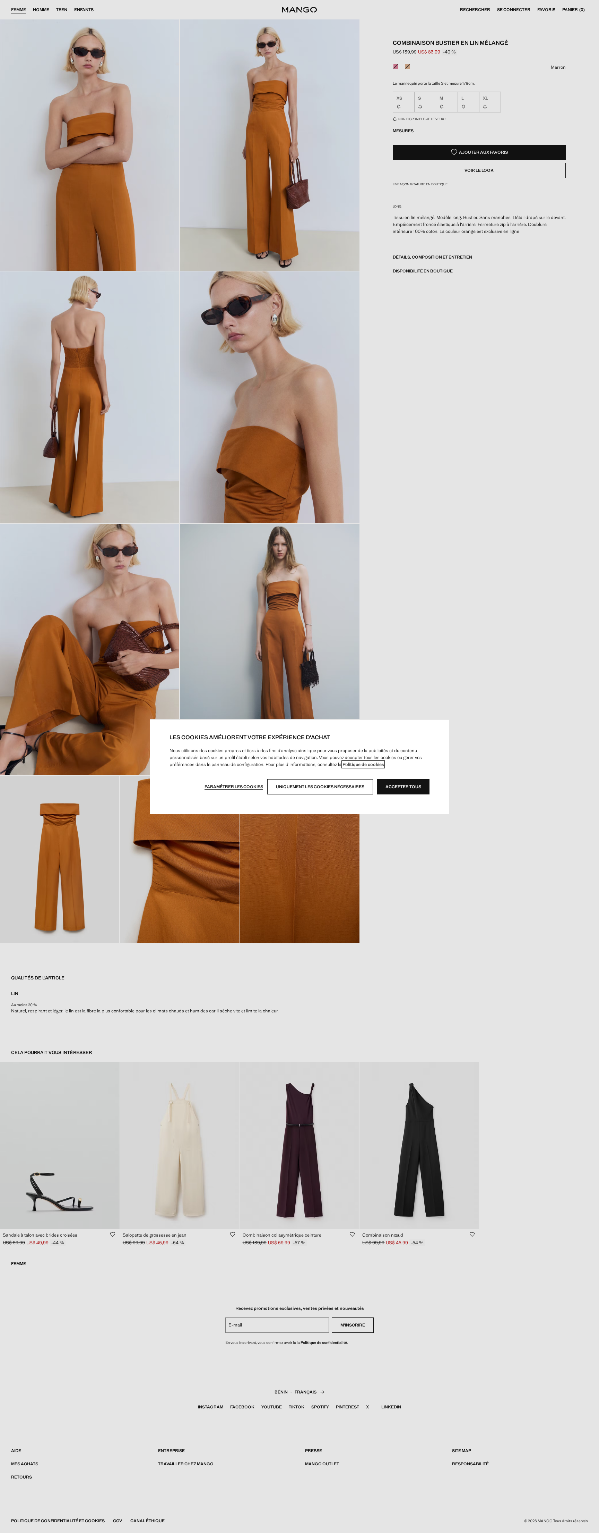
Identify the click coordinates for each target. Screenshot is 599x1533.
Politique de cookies (363, 764)
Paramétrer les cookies (234, 787)
